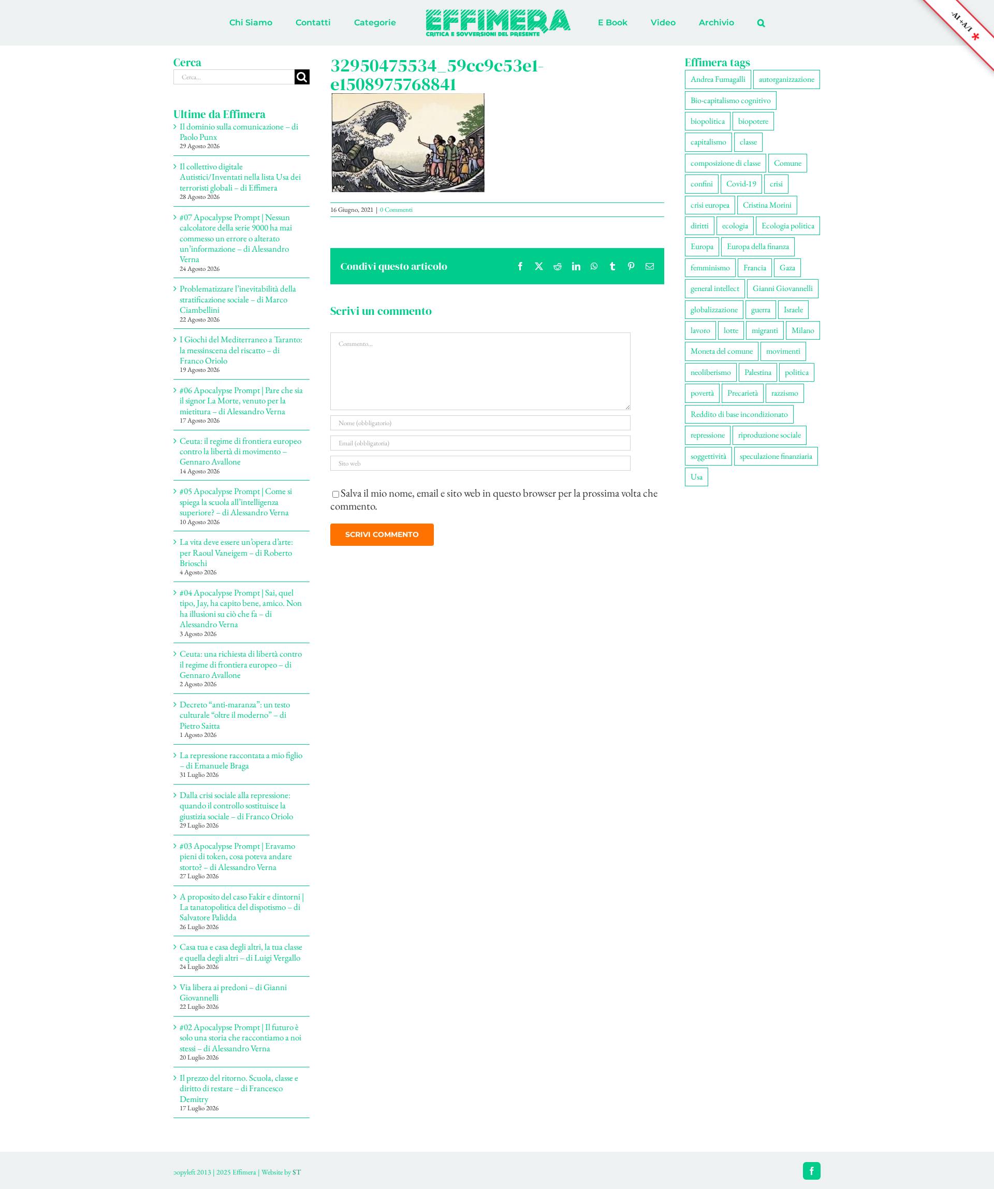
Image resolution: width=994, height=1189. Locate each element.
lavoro (700, 330)
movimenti (783, 350)
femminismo (710, 267)
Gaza (787, 267)
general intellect (715, 288)
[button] (718, 23)
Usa (697, 476)
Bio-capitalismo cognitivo (731, 100)
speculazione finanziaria (776, 456)
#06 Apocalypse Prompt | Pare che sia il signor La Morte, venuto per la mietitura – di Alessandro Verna (241, 400)
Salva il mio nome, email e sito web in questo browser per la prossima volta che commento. (493, 499)
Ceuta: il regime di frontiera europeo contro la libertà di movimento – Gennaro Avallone (240, 451)
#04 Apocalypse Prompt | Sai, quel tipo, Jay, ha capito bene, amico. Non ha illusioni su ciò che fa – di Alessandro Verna (241, 608)
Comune (787, 162)
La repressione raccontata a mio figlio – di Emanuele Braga (241, 760)
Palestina (757, 372)
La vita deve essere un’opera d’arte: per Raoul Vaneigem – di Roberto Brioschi (236, 552)
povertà (702, 392)
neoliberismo (711, 372)
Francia (754, 267)
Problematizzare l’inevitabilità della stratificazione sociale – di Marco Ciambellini (238, 299)
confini (702, 183)
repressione (708, 434)
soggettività (708, 456)
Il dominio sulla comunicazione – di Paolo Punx (239, 131)
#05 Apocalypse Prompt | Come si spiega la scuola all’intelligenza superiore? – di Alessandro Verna (236, 501)
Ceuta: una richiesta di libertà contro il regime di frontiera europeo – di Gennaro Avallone (241, 664)
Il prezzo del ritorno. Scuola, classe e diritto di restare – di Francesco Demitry (239, 1088)
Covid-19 (741, 183)
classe (748, 141)
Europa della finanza (758, 246)
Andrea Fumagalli (718, 79)
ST (297, 1172)
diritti (700, 225)
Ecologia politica (788, 225)
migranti (765, 330)
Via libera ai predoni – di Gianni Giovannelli (233, 992)
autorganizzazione (786, 79)
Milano (803, 330)
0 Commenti (396, 209)
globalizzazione (714, 309)
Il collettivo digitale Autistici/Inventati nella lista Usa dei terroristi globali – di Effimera (240, 177)
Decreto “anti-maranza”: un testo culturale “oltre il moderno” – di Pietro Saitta (235, 715)
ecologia (735, 225)
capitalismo (708, 141)
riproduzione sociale (769, 434)
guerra (760, 309)
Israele (793, 309)
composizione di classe (726, 162)
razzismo (784, 392)
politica (797, 372)
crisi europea (710, 204)
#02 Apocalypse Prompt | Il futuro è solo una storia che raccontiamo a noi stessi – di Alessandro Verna (240, 1037)
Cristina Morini (767, 204)
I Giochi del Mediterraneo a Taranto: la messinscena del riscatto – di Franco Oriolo (241, 350)
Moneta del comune (722, 350)
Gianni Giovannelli (783, 288)
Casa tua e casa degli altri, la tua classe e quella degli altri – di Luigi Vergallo (241, 952)
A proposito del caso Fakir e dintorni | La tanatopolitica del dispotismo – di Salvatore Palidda (242, 907)
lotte (731, 330)
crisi (776, 183)
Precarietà (742, 392)
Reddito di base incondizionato (739, 414)
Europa (702, 246)
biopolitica (708, 120)
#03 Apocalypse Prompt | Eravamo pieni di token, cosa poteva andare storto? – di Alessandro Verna (237, 856)
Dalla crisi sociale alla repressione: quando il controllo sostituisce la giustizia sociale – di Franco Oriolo (236, 805)
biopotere (753, 120)
